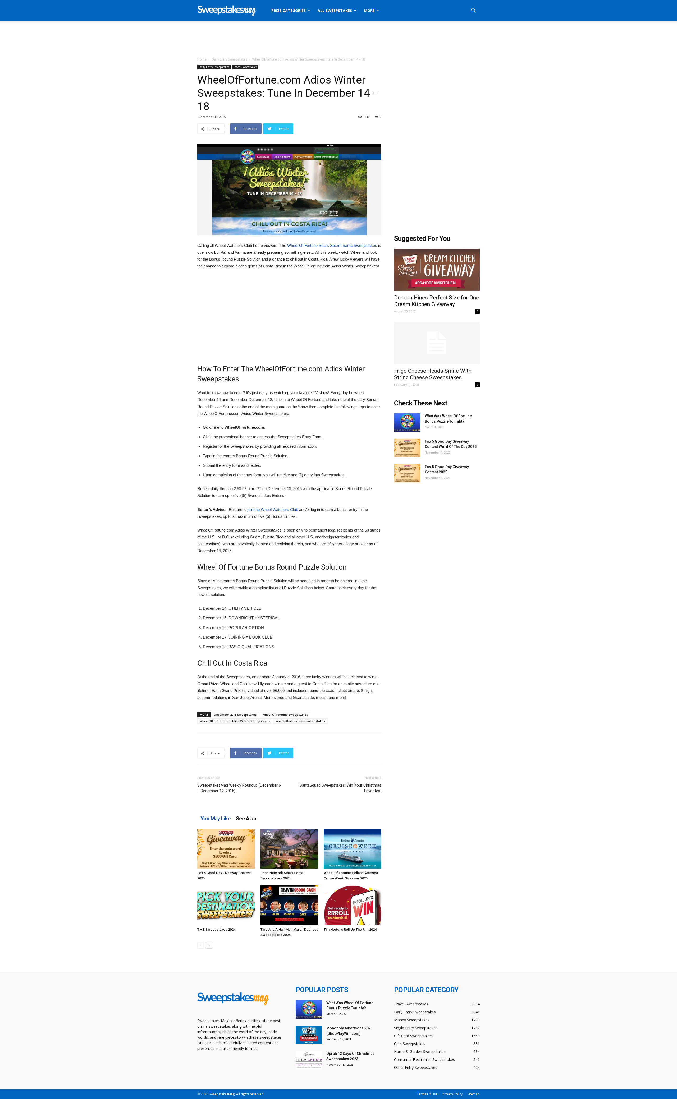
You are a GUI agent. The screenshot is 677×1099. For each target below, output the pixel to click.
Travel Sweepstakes (245, 67)
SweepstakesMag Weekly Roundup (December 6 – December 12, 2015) (239, 788)
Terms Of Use (427, 1094)
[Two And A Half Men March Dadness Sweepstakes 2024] (289, 905)
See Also (246, 818)
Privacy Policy (452, 1094)
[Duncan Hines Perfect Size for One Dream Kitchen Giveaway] (437, 270)
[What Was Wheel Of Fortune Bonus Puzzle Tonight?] (407, 422)
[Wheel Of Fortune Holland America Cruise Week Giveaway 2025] (352, 849)
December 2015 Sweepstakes (235, 715)
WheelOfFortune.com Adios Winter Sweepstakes (235, 721)
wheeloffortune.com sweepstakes (300, 721)
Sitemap (474, 1094)
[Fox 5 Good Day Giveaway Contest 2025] (226, 849)
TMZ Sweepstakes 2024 (216, 929)
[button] (473, 10)
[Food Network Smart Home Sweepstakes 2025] (289, 849)
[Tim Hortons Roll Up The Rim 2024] (352, 905)
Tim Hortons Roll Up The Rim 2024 (350, 929)
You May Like (215, 818)
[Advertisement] (338, 39)
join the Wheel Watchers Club (273, 509)
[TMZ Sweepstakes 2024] (226, 905)
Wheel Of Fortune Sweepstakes (285, 715)
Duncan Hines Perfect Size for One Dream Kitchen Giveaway (436, 300)
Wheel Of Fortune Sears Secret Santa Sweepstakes (332, 245)
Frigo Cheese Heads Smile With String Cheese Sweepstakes (433, 374)
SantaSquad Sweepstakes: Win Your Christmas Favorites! (340, 788)
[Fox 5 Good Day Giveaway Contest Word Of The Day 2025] (407, 448)
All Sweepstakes (335, 10)
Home (202, 59)
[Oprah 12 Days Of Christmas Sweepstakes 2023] (309, 1060)
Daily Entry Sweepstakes (229, 59)
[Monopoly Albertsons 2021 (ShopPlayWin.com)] (309, 1035)
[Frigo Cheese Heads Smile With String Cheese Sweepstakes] (437, 343)
